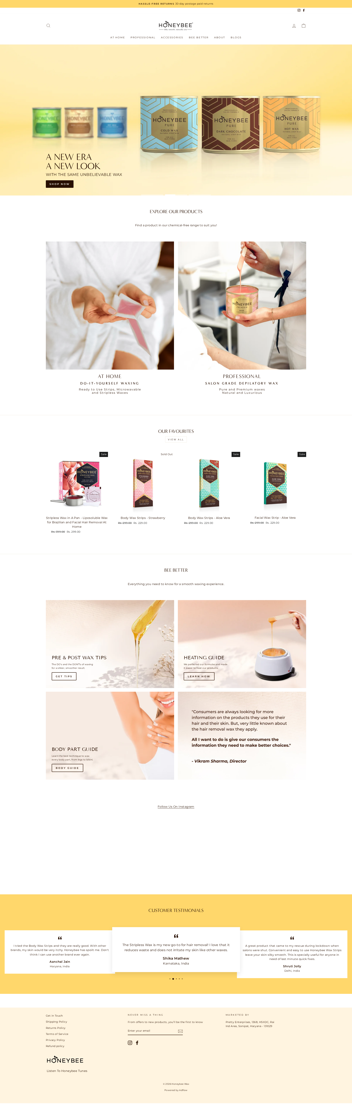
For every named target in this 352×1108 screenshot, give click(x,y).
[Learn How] (242, 644)
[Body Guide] (110, 736)
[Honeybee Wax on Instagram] (130, 1043)
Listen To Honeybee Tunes (67, 1071)
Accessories (172, 37)
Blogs (236, 37)
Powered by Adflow (176, 1090)
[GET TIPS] (110, 644)
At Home (117, 37)
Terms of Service (57, 1034)
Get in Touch (54, 1015)
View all (176, 439)
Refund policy (55, 1046)
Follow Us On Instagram (176, 806)
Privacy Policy (55, 1040)
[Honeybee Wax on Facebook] (137, 1043)
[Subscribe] (180, 1031)
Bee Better (199, 37)
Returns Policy (56, 1027)
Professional (143, 37)
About (219, 37)
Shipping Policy (56, 1021)
